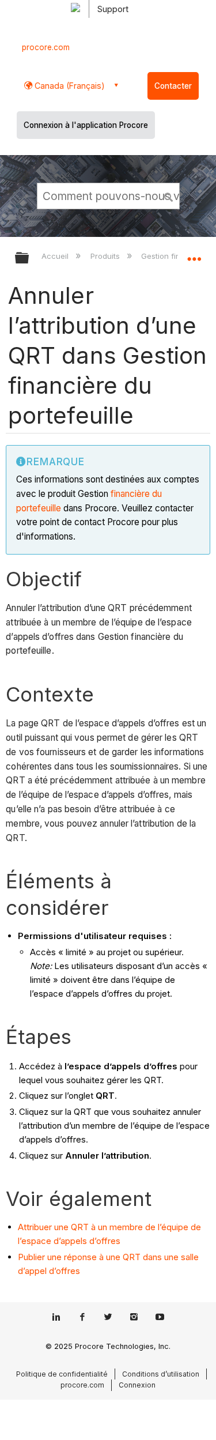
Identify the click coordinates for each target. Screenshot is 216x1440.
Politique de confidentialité (62, 1374)
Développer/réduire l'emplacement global (194, 254)
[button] (169, 195)
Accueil (56, 256)
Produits (106, 256)
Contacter (173, 86)
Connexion (137, 1385)
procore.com (46, 47)
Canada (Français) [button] (68, 86)
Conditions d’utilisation (160, 1374)
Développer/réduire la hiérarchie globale (29, 258)
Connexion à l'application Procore (86, 125)
